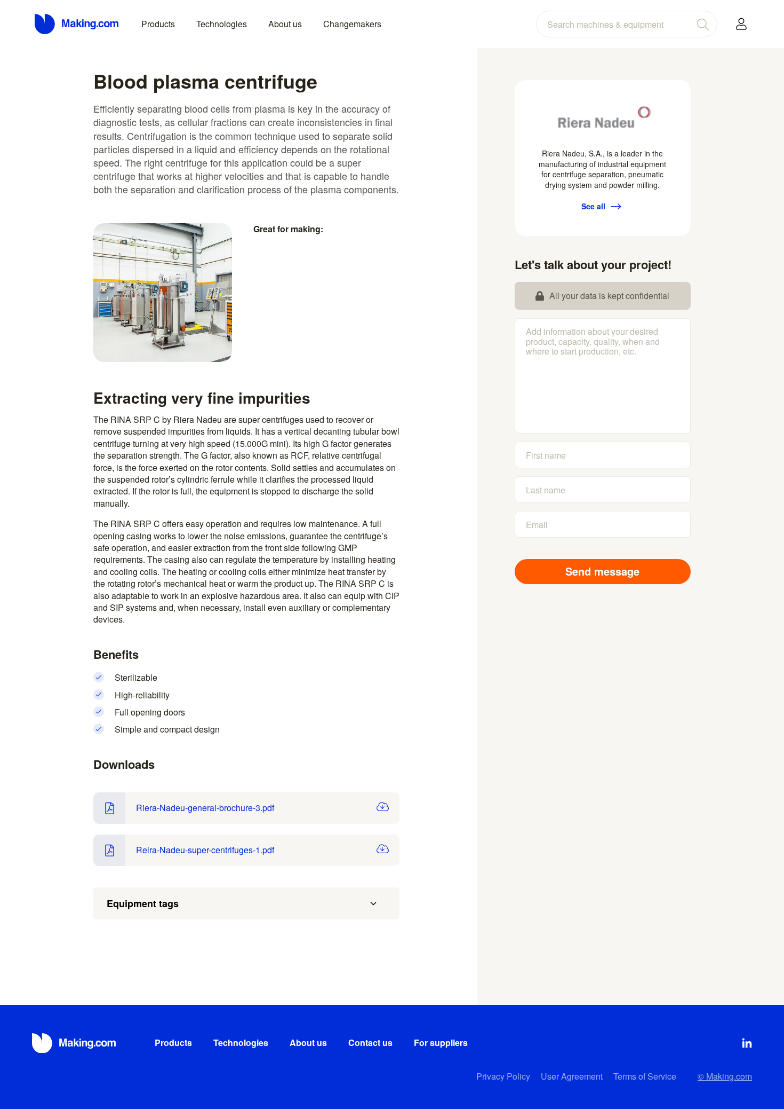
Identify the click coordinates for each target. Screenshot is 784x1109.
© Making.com (725, 1076)
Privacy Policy (503, 1076)
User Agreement (572, 1076)
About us (285, 24)
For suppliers (441, 1042)
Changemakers (352, 24)
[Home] (77, 24)
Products (158, 24)
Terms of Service (644, 1076)
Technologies (221, 24)
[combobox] (626, 24)
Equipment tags (143, 903)
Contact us (370, 1042)
